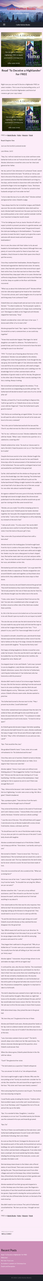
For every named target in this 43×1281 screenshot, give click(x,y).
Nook (31, 135)
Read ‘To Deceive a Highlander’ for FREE (14, 1255)
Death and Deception (8, 1266)
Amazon (25, 135)
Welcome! (7, 1234)
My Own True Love (7, 1260)
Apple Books (11, 135)
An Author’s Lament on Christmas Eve (13, 1263)
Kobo (19, 135)
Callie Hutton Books (23, 25)
